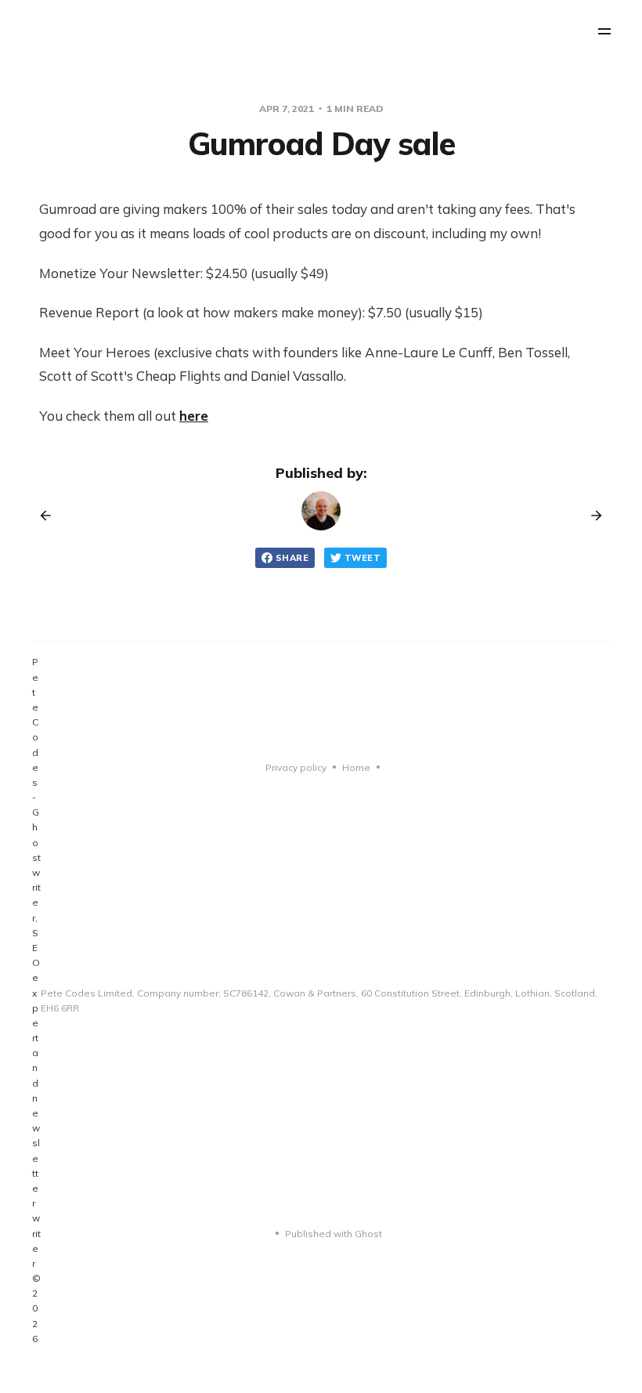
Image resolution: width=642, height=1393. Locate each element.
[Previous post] (51, 515)
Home (356, 767)
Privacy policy (295, 767)
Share (292, 557)
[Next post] (591, 515)
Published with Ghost (333, 1233)
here (193, 415)
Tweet (362, 557)
